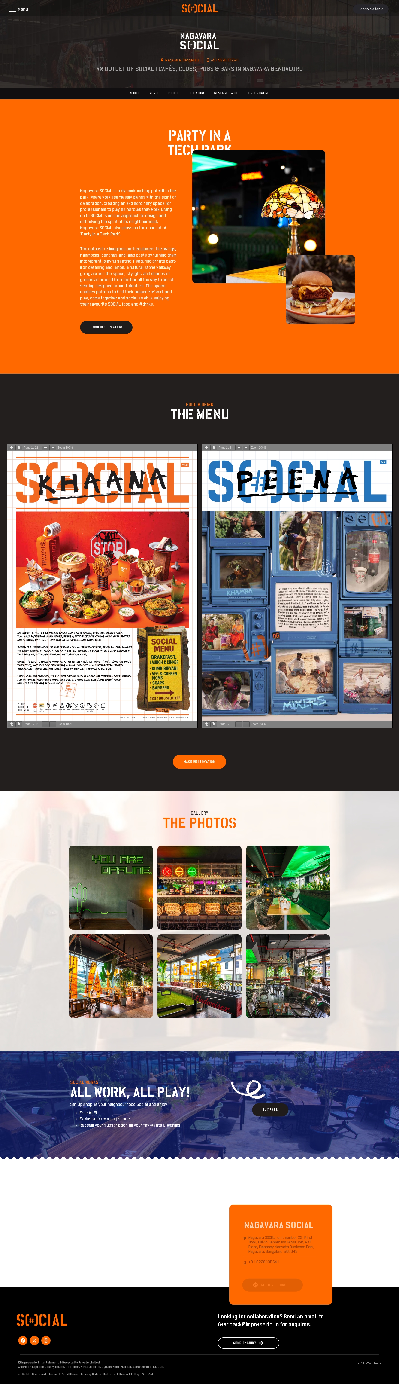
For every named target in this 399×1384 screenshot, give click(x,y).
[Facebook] (22, 1340)
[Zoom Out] (45, 447)
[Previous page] (11, 447)
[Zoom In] (52, 447)
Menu (154, 93)
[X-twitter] (34, 1340)
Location (197, 93)
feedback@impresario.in (248, 1324)
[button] (19, 9)
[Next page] (18, 447)
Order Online (258, 93)
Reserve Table (226, 93)
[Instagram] (46, 1340)
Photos (174, 93)
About (134, 93)
